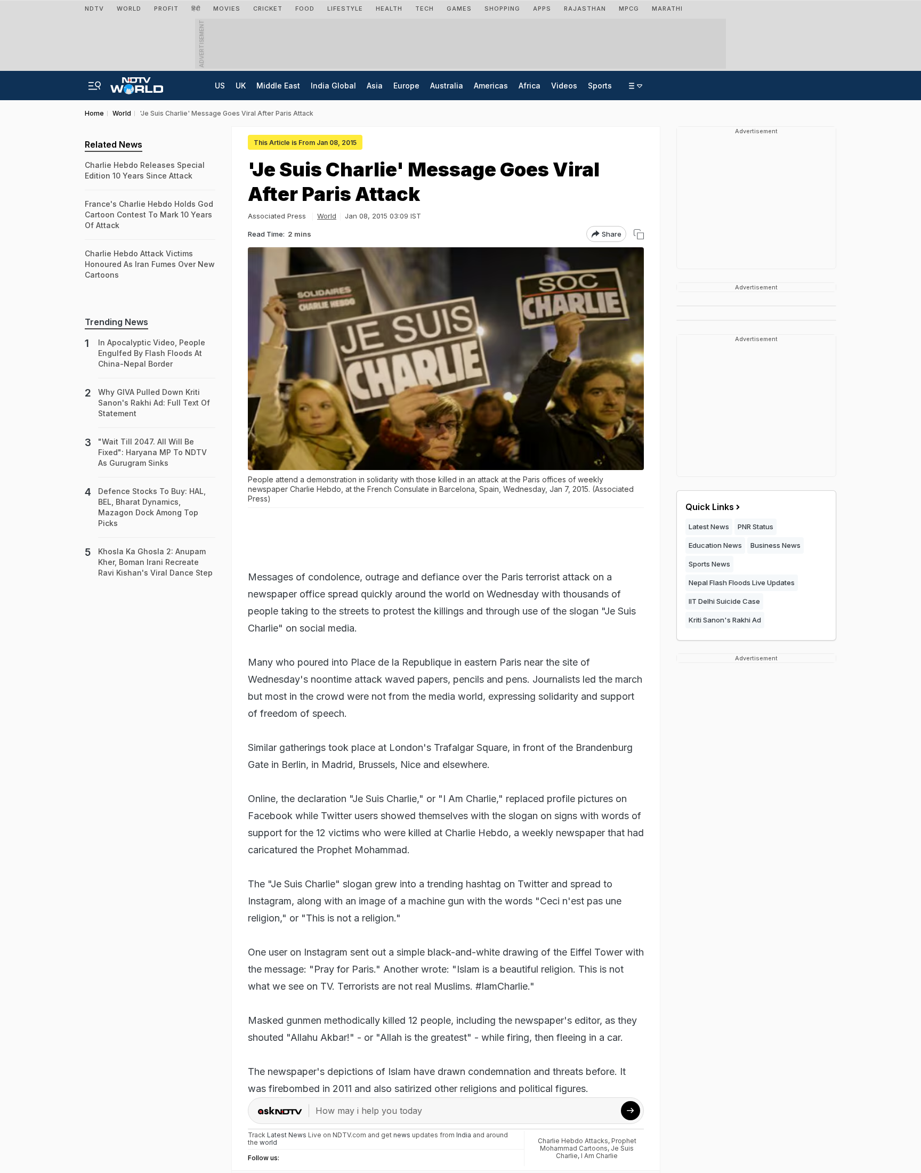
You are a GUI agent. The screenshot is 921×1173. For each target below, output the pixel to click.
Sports (600, 85)
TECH (424, 8)
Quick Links (709, 506)
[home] (136, 82)
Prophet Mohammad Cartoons (588, 1144)
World (129, 8)
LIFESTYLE (345, 8)
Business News (775, 545)
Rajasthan (585, 8)
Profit (166, 8)
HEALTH (389, 8)
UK (241, 85)
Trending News (116, 322)
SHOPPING (502, 8)
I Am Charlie (599, 1156)
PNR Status (755, 526)
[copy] (639, 234)
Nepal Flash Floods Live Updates (742, 582)
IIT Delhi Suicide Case (724, 601)
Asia (375, 85)
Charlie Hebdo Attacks (573, 1141)
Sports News (709, 564)
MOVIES (226, 8)
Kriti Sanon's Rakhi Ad (725, 620)
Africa (529, 85)
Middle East (278, 85)
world (268, 1142)
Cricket (267, 8)
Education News (715, 545)
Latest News (709, 526)
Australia (446, 85)
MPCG (629, 8)
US (220, 85)
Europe (406, 85)
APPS (542, 8)
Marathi (667, 8)
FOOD (304, 8)
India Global (333, 85)
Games (459, 8)
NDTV (94, 8)
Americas (491, 85)
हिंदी (195, 8)
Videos (564, 85)
